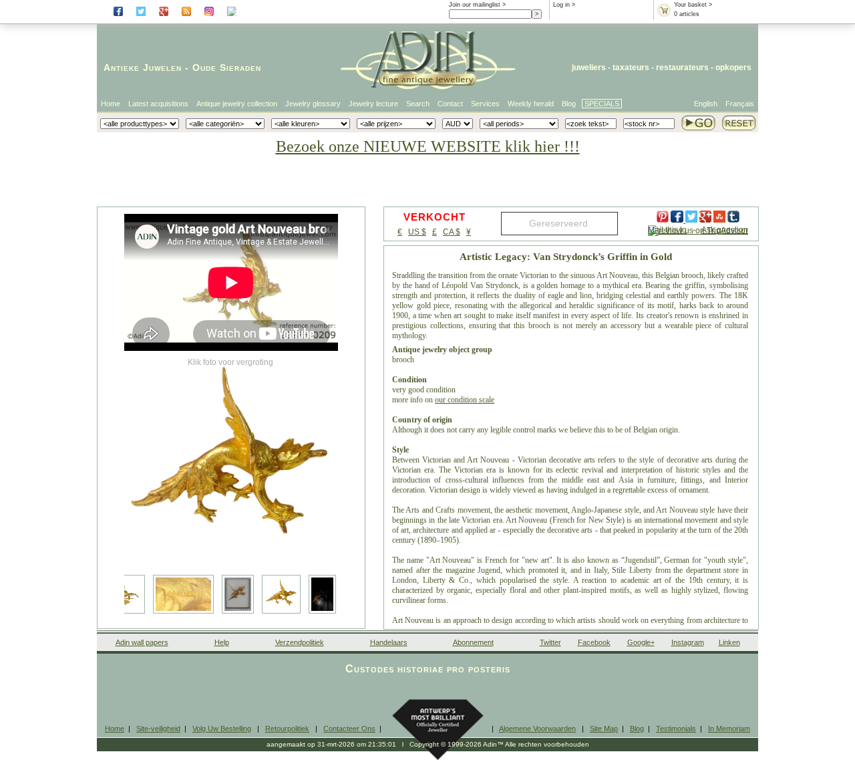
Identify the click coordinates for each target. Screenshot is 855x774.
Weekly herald (531, 104)
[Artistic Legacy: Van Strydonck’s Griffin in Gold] (231, 461)
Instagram (687, 642)
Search (418, 104)
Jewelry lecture (373, 104)
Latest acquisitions (158, 104)
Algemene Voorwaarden (537, 729)
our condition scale (464, 399)
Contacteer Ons (349, 729)
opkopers (733, 67)
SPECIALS (601, 104)
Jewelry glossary (313, 104)
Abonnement (473, 642)
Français (739, 104)
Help (221, 642)
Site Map (604, 729)
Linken (729, 642)
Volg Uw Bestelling (221, 729)
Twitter (550, 642)
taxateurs (631, 67)
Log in (561, 4)
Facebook (594, 642)
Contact (450, 104)
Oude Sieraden (226, 67)
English (705, 104)
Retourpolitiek (287, 729)
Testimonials (676, 729)
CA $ (451, 232)
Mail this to (667, 230)
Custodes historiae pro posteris (427, 668)
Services (485, 104)
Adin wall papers (142, 642)
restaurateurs (682, 67)
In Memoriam (729, 729)
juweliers (589, 67)
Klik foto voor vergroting (230, 362)
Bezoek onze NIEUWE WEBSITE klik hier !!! (428, 146)
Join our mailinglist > (477, 4)
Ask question (724, 230)
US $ (417, 232)
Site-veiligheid (158, 729)
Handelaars (388, 642)
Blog (569, 104)
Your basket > (693, 4)
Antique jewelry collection (236, 104)
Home (110, 104)
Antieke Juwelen (143, 67)
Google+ (641, 642)
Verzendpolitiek (299, 642)
